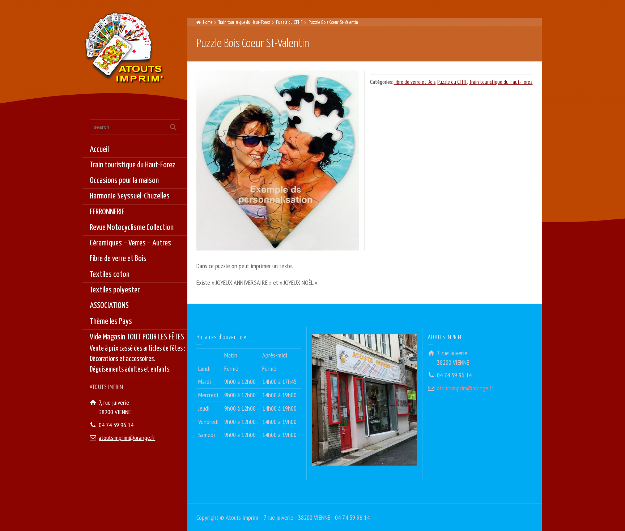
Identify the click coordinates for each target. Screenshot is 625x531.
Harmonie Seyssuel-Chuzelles (130, 196)
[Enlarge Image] (277, 160)
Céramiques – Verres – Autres (130, 243)
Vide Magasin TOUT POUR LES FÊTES (137, 353)
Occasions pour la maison (124, 180)
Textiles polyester (115, 290)
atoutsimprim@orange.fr (127, 437)
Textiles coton (109, 274)
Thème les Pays (111, 321)
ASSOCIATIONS (109, 305)
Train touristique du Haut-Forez (132, 165)
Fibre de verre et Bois (118, 258)
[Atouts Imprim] (124, 50)
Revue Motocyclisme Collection (132, 227)
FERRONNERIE (107, 212)
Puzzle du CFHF (452, 81)
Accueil (99, 149)
